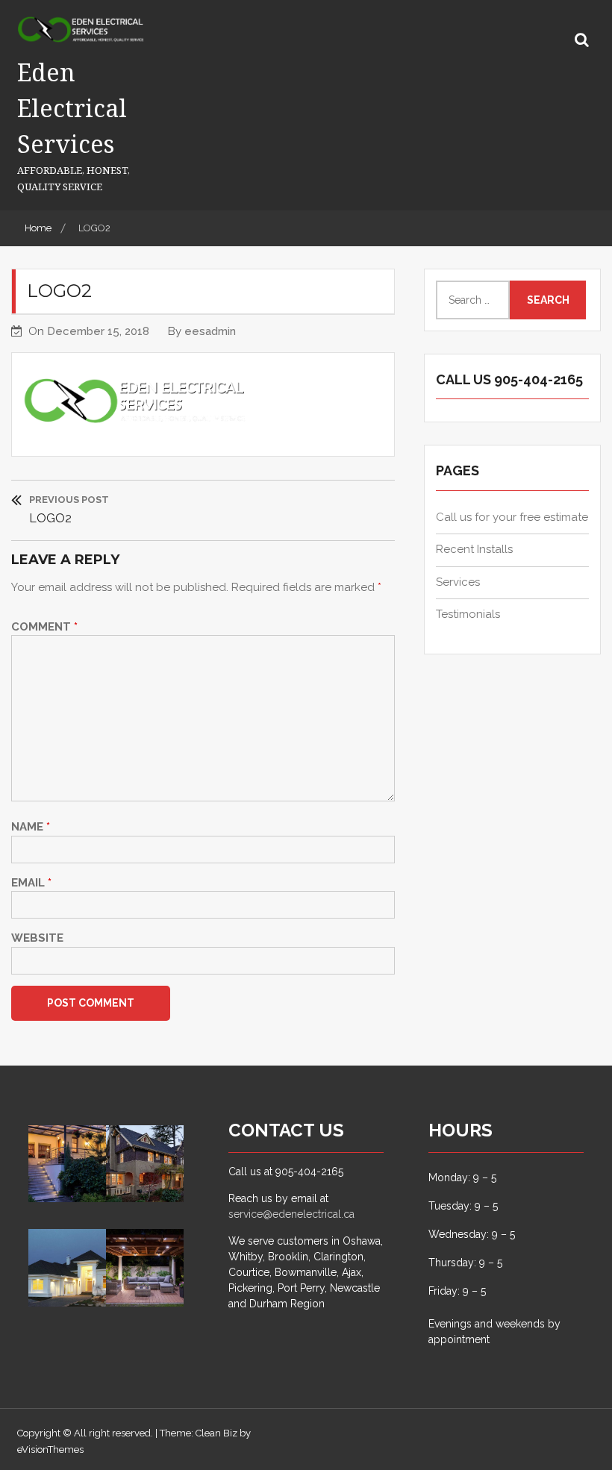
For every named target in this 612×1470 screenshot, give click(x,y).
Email (31, 882)
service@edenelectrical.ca (291, 1214)
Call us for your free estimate (512, 517)
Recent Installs (474, 549)
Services (458, 582)
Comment (44, 627)
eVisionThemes (50, 1449)
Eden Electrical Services (72, 108)
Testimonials (468, 614)
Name (30, 826)
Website (37, 938)
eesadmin (210, 331)
